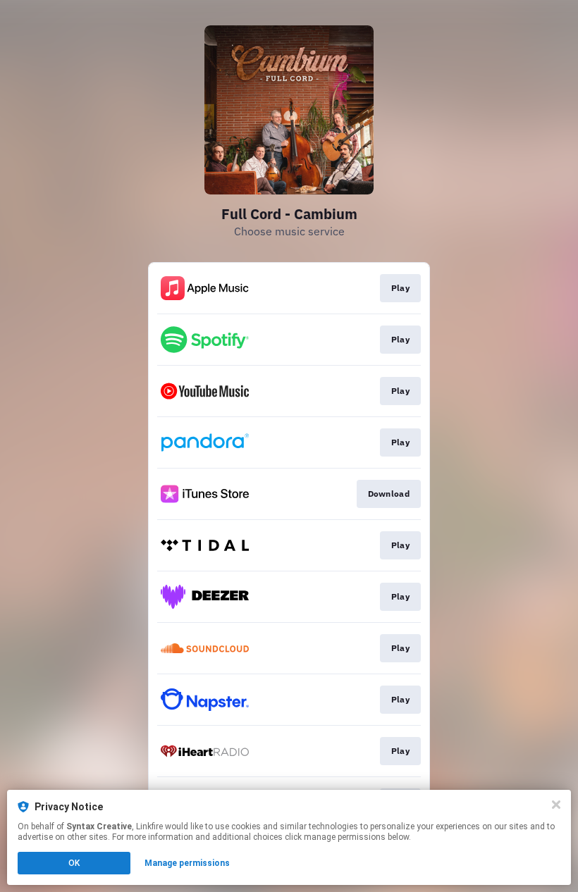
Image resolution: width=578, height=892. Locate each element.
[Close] (556, 804)
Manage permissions (187, 863)
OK (74, 863)
